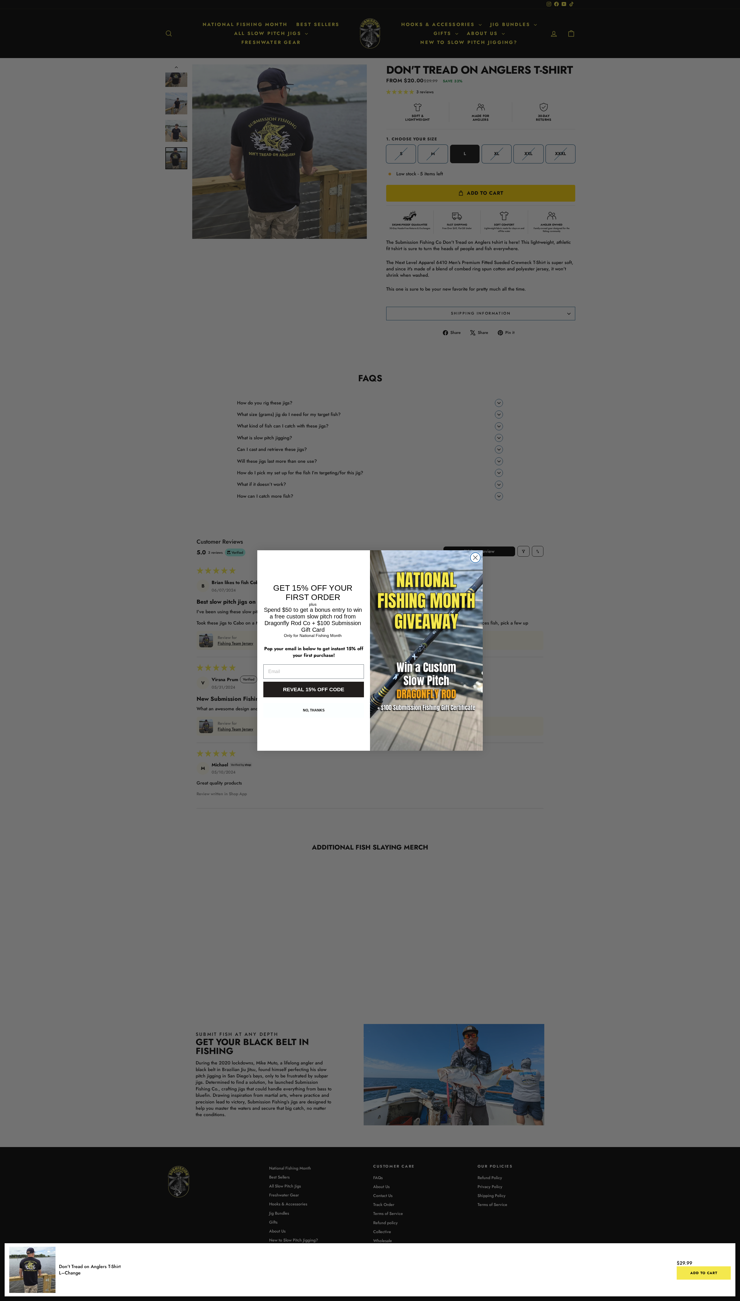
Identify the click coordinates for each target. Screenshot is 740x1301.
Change (73, 1273)
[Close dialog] (475, 558)
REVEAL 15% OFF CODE (313, 689)
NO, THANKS (314, 710)
